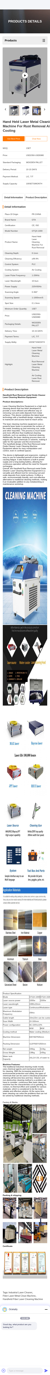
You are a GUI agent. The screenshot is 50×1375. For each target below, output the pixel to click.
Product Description (36, 197)
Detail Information (13, 197)
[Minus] (46, 1309)
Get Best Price (13, 139)
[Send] (46, 1370)
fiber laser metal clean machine (19, 1296)
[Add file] (4, 1370)
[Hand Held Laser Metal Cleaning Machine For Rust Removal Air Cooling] (25, 75)
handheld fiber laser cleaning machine (23, 1299)
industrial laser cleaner (20, 1292)
